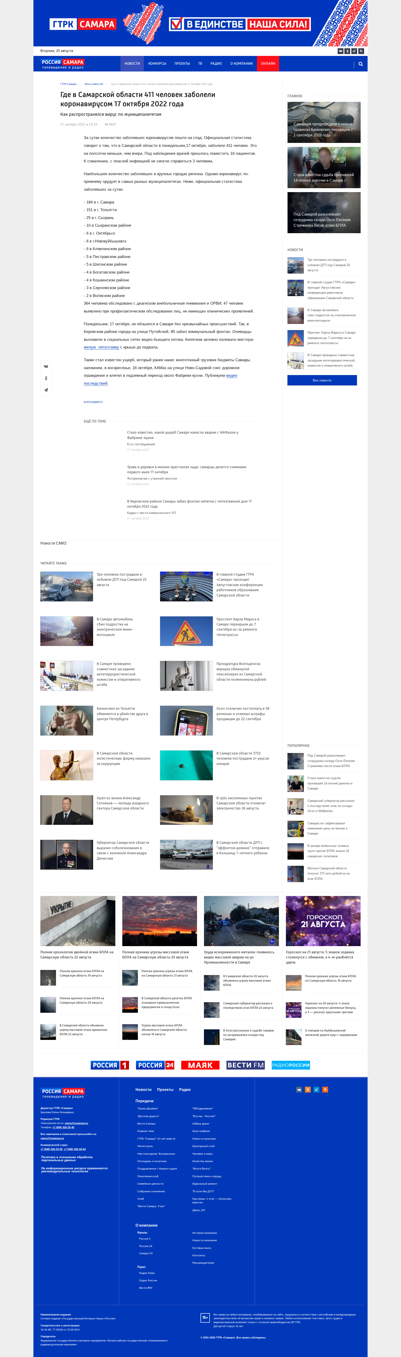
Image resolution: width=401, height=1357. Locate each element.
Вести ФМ (145, 1288)
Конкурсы (157, 64)
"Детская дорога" (148, 1116)
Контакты (198, 1255)
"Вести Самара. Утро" (151, 1206)
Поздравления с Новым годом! (157, 1168)
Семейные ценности (150, 1183)
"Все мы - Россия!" (204, 1116)
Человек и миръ (202, 1153)
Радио (216, 64)
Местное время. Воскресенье (156, 1153)
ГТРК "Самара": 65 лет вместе (156, 1138)
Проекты (182, 64)
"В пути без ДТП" (203, 1191)
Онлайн (268, 64)
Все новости (322, 380)
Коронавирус (93, 402)
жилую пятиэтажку (101, 347)
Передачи (145, 1101)
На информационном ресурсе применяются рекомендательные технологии (74, 1170)
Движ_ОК (198, 1210)
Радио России (148, 1280)
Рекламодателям (203, 1262)
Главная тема (145, 1131)
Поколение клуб (147, 1176)
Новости (132, 64)
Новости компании (204, 1240)
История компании (204, 1232)
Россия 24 (145, 1246)
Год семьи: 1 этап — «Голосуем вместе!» (211, 1200)
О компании (241, 64)
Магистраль (145, 1146)
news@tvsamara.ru (76, 1123)
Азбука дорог (201, 1123)
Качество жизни (202, 1161)
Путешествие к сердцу (206, 1176)
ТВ (200, 64)
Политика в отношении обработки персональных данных (67, 1158)
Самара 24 (146, 1253)
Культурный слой (203, 1146)
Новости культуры (204, 1138)
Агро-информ (201, 1131)
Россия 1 (145, 1239)
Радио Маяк (147, 1273)
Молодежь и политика (152, 1161)
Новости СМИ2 (53, 543)
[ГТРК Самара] (62, 64)
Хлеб (140, 1198)
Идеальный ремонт (204, 1183)
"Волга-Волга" (201, 1168)
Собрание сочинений (151, 1191)
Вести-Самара (146, 1123)
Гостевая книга (201, 1248)
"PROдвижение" (202, 1108)
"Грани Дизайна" (147, 1108)
